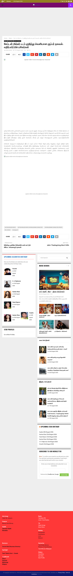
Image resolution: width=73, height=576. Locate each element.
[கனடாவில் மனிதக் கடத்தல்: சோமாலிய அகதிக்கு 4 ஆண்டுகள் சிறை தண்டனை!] (42, 374)
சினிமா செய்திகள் (17, 40)
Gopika (31, 313)
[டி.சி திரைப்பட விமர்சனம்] (62, 325)
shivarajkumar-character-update (53, 227)
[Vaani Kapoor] (7, 308)
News (5, 40)
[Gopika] (24, 318)
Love (39, 536)
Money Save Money (7, 523)
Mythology (5, 562)
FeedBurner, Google (53, 474)
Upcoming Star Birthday (50, 427)
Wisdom (40, 538)
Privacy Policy (61, 572)
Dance (4, 558)
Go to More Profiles (9, 334)
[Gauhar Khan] (7, 297)
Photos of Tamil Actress (45, 547)
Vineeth (14, 268)
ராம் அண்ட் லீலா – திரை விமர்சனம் (52, 291)
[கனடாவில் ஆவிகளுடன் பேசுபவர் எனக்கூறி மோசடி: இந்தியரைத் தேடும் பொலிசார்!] (42, 404)
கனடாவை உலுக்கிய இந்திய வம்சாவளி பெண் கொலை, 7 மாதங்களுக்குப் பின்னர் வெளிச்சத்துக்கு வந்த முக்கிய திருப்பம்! (58, 414)
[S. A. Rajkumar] (7, 287)
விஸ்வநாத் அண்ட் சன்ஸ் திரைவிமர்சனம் (45, 332)
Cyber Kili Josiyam (7, 518)
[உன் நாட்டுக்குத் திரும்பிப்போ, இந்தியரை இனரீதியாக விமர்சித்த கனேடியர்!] (42, 394)
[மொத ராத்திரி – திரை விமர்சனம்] (46, 309)
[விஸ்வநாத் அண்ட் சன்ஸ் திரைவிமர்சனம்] (46, 325)
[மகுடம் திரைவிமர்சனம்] (62, 309)
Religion (4, 564)
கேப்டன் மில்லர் (7, 229)
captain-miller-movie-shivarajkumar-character (30, 227)
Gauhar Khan (16, 291)
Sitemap (40, 574)
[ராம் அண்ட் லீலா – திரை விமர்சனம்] (54, 280)
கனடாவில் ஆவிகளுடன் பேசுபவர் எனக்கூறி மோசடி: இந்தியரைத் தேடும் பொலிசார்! (57, 401)
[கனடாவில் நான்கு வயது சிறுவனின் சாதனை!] (42, 363)
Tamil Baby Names (43, 545)
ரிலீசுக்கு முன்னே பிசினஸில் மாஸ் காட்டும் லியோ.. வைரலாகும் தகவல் (17, 246)
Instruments (41, 534)
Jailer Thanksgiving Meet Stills (58, 245)
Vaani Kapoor (16, 302)
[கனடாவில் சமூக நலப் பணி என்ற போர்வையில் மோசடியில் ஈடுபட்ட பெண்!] (42, 352)
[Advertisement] (36, 21)
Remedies (5, 530)
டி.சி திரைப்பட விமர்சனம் (61, 331)
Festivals (4, 560)
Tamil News (10, 40)
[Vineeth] (7, 274)
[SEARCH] (67, 258)
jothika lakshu (8, 50)
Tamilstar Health (6, 528)
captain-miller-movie (10, 227)
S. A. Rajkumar (16, 281)
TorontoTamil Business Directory (11, 546)
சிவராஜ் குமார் (15, 229)
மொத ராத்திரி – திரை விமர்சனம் (44, 316)
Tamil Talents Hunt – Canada (10, 553)
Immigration (41, 532)
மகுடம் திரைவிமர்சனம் (60, 315)
